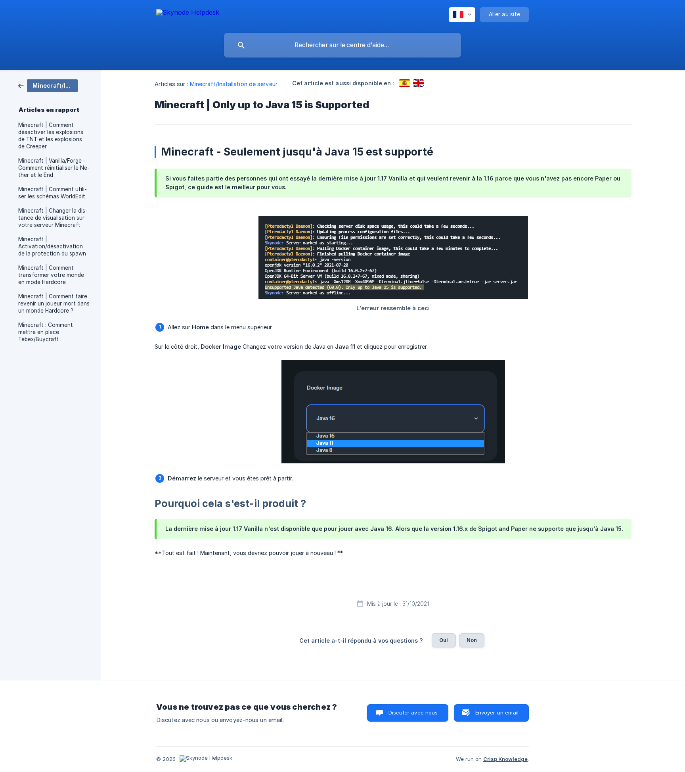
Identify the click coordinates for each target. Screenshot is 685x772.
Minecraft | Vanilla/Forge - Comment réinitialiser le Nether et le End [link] (54, 167)
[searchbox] (342, 45)
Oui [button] (443, 640)
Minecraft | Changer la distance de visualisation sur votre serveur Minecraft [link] (53, 217)
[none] (187, 13)
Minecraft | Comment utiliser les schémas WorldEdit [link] (52, 193)
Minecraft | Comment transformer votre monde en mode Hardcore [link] (51, 275)
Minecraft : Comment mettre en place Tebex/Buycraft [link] (45, 332)
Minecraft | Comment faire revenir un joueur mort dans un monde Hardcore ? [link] (54, 303)
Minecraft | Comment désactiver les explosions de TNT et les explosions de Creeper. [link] (50, 136)
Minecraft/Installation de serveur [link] (233, 84)
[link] (48, 85)
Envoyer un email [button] (497, 712)
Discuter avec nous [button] (413, 712)
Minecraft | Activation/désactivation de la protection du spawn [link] (52, 246)
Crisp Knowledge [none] (505, 759)
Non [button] (472, 640)
